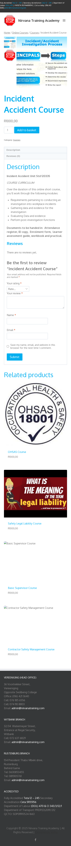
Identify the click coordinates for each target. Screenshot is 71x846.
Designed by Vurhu (46, 832)
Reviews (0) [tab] (13, 155)
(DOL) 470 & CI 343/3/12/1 (46, 806)
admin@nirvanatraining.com (15, 8)
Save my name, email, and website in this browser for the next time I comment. (32, 346)
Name (11, 315)
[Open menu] (64, 20)
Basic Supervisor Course (22, 588)
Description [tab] (13, 149)
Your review (15, 293)
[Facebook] (35, 840)
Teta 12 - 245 (17, 3)
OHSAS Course (17, 452)
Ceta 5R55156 (28, 802)
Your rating (14, 283)
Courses (16, 140)
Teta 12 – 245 (31, 798)
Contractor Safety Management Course (31, 649)
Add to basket (26, 130)
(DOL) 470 (9, 5)
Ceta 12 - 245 (47, 3)
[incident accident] (42, 62)
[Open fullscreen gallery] (63, 84)
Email (11, 330)
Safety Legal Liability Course (24, 523)
